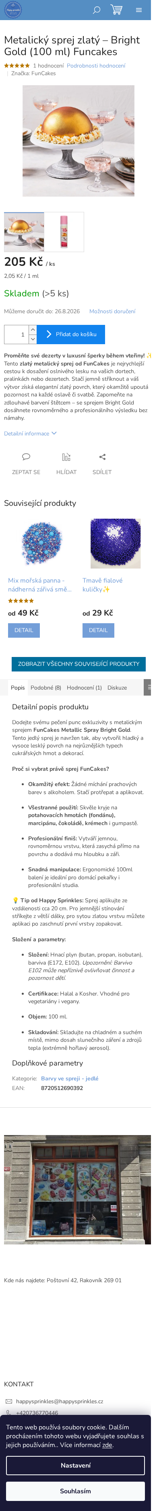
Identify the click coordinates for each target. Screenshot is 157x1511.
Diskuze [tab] (117, 688)
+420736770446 (37, 1413)
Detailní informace (26, 433)
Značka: (33, 73)
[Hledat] (97, 10)
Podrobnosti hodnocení (96, 66)
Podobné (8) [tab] (46, 688)
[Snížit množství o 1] (33, 339)
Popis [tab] (18, 688)
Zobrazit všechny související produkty (78, 664)
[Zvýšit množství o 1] (33, 330)
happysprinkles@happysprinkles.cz (59, 1401)
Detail (23, 630)
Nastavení (76, 1465)
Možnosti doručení (112, 311)
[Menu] (139, 10)
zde (107, 1445)
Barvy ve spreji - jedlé (70, 1078)
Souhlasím (75, 1491)
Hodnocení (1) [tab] (84, 688)
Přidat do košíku (76, 334)
